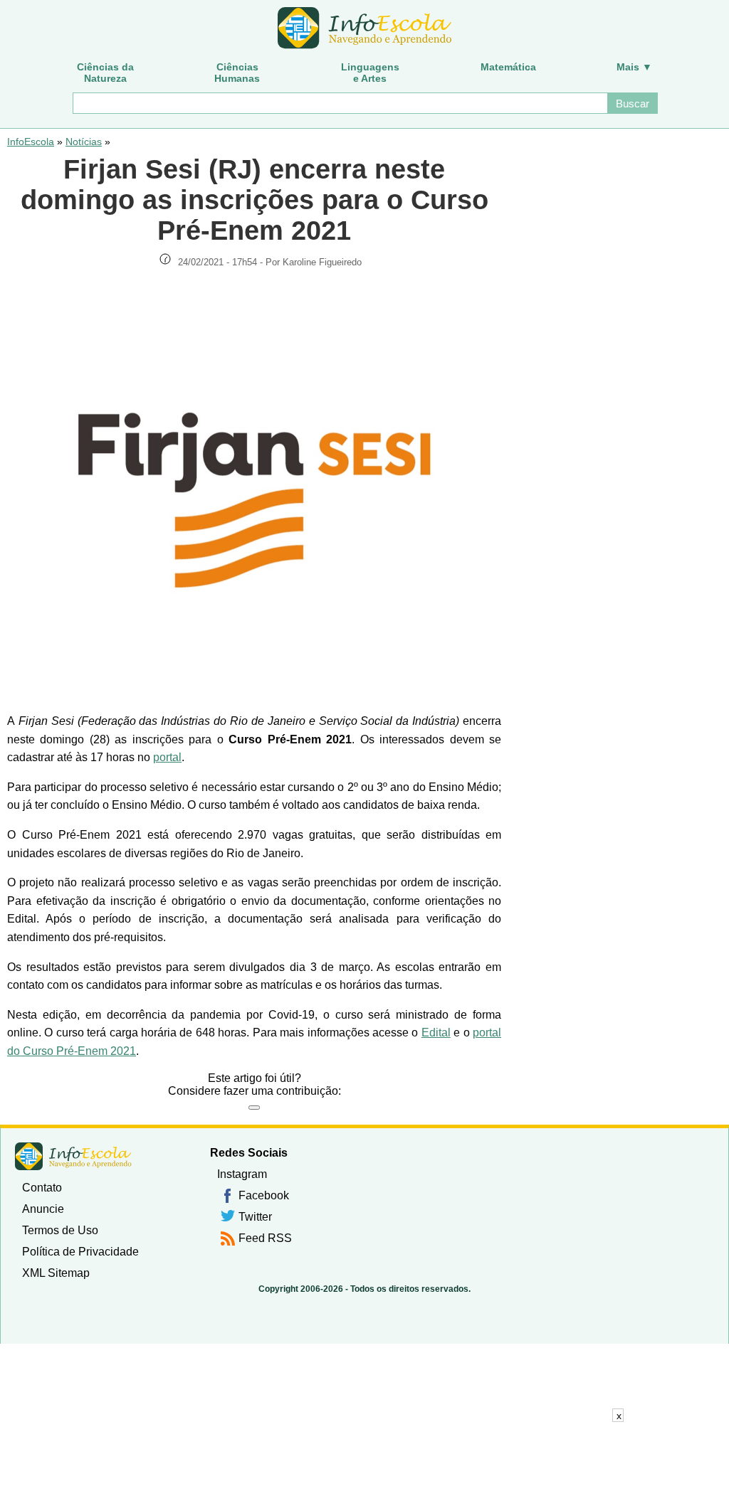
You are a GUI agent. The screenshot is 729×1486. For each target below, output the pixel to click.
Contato (42, 1188)
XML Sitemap (56, 1273)
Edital (436, 1032)
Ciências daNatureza (105, 72)
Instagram (242, 1174)
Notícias (83, 141)
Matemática (508, 67)
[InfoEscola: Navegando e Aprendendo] (364, 28)
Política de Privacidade (80, 1252)
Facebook (263, 1195)
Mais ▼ (634, 67)
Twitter (255, 1217)
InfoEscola (30, 141)
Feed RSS (265, 1238)
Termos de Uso (60, 1230)
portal (167, 757)
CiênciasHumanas (237, 72)
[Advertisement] (364, 1454)
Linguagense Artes (370, 72)
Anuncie (43, 1209)
